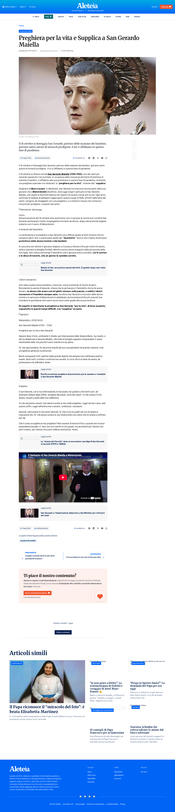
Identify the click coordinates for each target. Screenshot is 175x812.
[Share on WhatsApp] (106, 158)
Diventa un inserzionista (95, 804)
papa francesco (138, 663)
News (71, 16)
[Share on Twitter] (98, 158)
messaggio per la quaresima (102, 710)
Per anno (144, 772)
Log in (71, 623)
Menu (37, 16)
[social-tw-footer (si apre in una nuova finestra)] (90, 797)
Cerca (33, 7)
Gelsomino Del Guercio (49, 50)
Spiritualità (95, 16)
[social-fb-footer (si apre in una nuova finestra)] (85, 797)
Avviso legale (80, 804)
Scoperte (107, 16)
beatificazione (17, 663)
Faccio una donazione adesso (36, 593)
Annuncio (117, 778)
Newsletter (118, 772)
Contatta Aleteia (112, 804)
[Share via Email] (102, 158)
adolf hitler (96, 663)
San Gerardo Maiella (58, 174)
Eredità (118, 16)
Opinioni (61, 16)
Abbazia (137, 16)
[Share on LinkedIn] (94, 158)
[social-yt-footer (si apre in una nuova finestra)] (81, 797)
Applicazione (118, 775)
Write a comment (63, 632)
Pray (47, 16)
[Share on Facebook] (89, 158)
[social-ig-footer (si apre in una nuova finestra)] (94, 797)
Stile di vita (82, 16)
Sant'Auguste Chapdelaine (96, 11)
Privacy (122, 804)
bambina (135, 707)
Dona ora (164, 7)
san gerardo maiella (28, 540)
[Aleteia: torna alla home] (87, 5)
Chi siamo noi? (68, 804)
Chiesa (21, 26)
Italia (127, 16)
